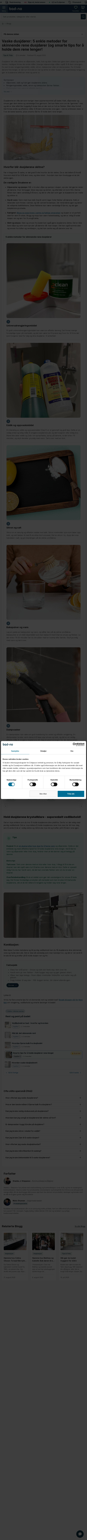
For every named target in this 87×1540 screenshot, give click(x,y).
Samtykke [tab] (15, 751)
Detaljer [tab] (43, 751)
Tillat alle (70, 794)
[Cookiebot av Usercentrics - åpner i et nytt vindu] (74, 744)
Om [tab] (71, 751)
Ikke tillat (43, 794)
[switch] (33, 784)
